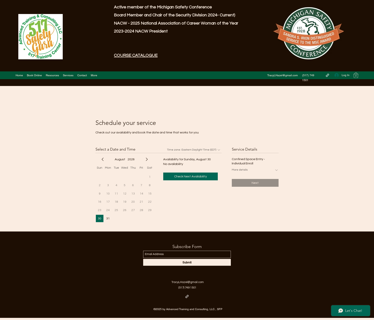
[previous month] (102, 159)
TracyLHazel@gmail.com (282, 75)
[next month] (146, 159)
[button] (356, 75)
